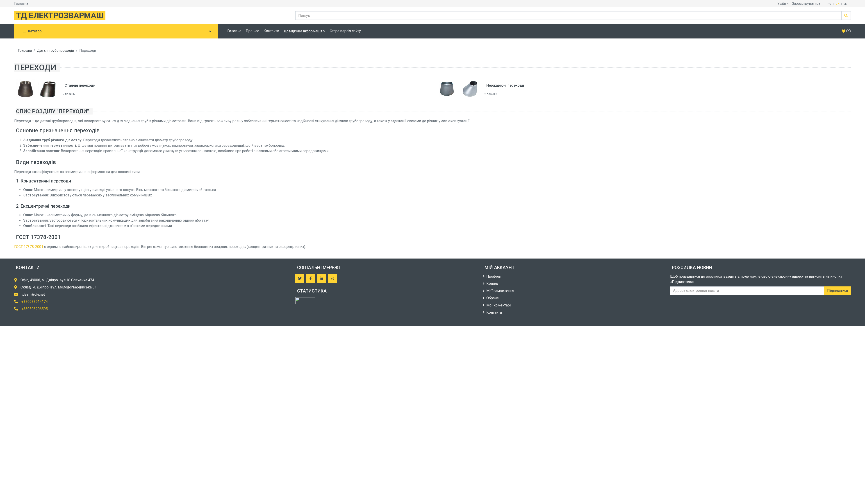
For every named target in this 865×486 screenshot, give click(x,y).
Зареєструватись (806, 3)
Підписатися (837, 290)
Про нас (252, 31)
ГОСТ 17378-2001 (28, 247)
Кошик (492, 283)
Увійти (782, 3)
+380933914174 (34, 301)
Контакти (271, 31)
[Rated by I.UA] (305, 300)
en (845, 3)
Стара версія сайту (345, 31)
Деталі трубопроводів (55, 50)
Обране (492, 298)
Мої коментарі (498, 305)
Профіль (493, 276)
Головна (21, 3)
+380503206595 (34, 309)
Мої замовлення (500, 291)
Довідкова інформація (303, 31)
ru (829, 3)
